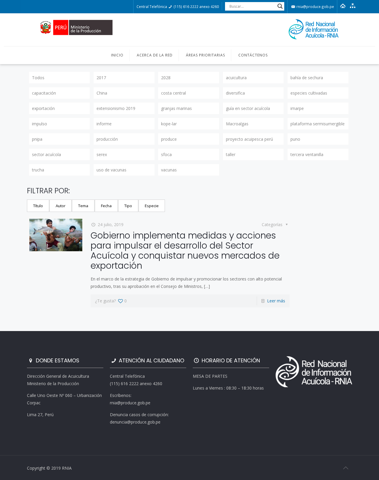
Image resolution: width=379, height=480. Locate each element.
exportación (43, 108)
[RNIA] (189, 29)
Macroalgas (237, 124)
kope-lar (169, 124)
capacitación (44, 93)
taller (230, 154)
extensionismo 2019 (116, 108)
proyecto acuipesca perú (249, 139)
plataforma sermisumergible (317, 124)
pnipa (37, 139)
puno (295, 139)
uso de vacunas (111, 170)
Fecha (106, 205)
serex (102, 154)
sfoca (166, 154)
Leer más (276, 301)
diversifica (235, 93)
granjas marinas (176, 108)
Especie (152, 205)
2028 (166, 77)
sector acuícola (46, 154)
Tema (83, 205)
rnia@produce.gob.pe (315, 6)
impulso (39, 124)
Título (38, 205)
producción (107, 139)
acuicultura (236, 77)
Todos (38, 77)
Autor (60, 205)
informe (104, 124)
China (102, 93)
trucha (38, 170)
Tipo (128, 205)
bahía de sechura (306, 77)
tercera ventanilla (306, 154)
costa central (173, 93)
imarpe (297, 108)
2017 (101, 77)
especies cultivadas (308, 93)
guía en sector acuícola (248, 108)
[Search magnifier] (280, 6)
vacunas (169, 170)
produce (169, 139)
